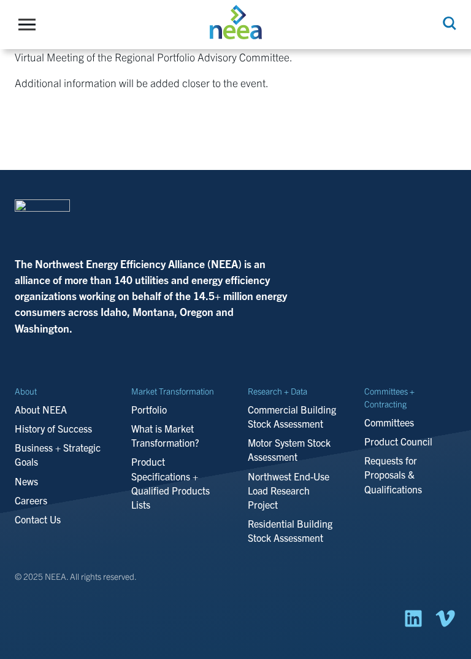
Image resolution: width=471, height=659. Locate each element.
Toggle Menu (30, 24)
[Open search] (448, 23)
